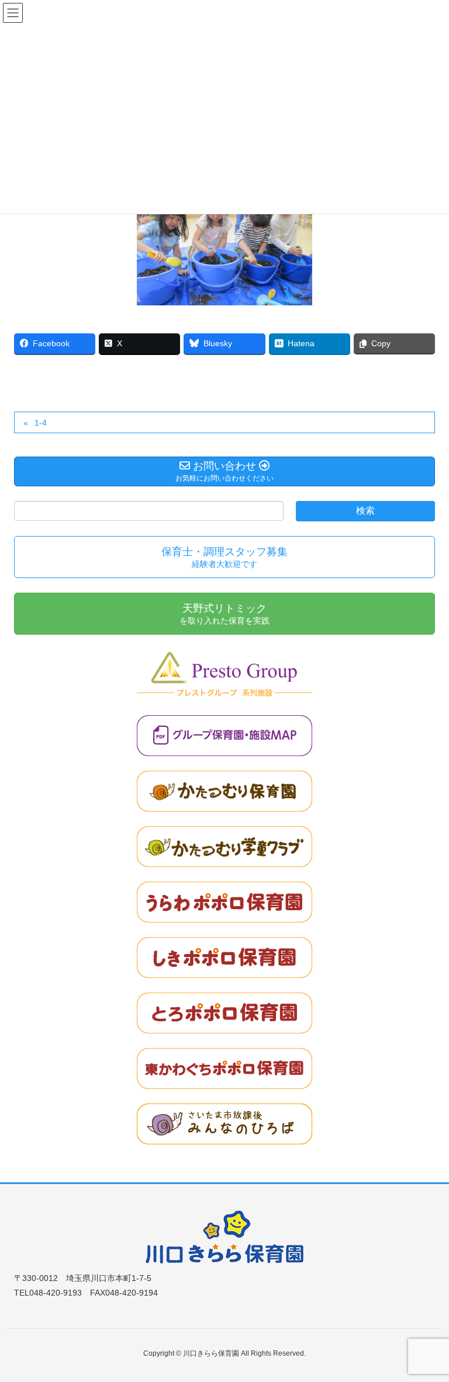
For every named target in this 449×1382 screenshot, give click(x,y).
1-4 (40, 422)
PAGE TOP (426, 1330)
